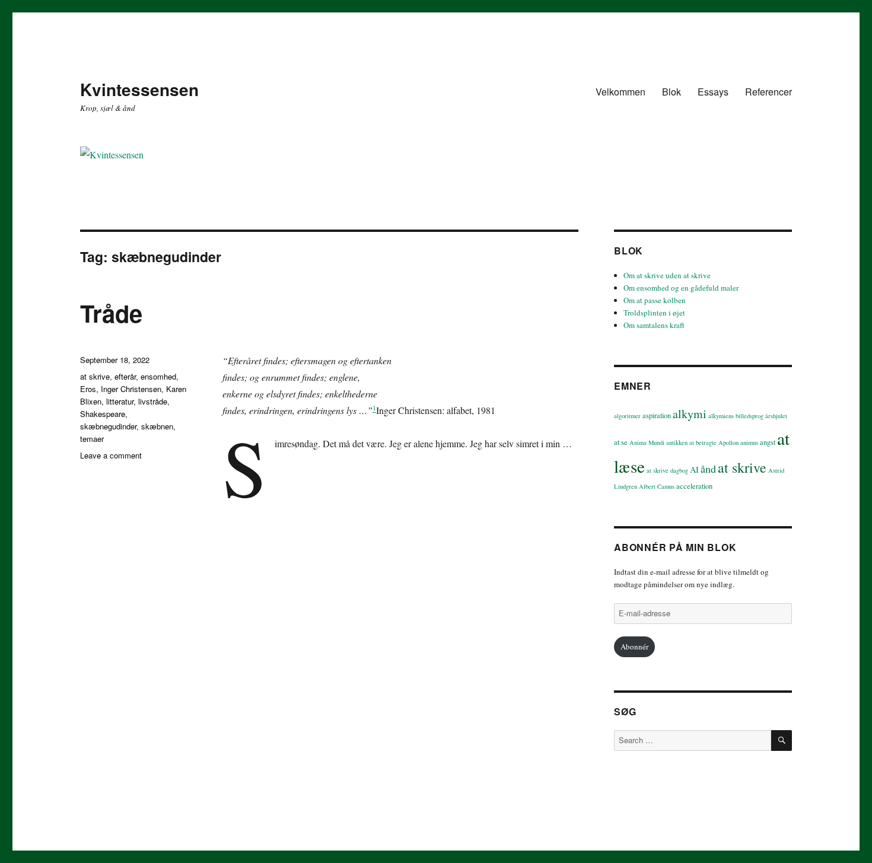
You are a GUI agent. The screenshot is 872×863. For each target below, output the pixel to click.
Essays (713, 91)
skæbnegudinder (108, 426)
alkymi (689, 414)
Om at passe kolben (654, 300)
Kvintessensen (139, 89)
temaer (92, 438)
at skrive (95, 376)
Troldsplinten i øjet (654, 312)
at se (621, 442)
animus (749, 442)
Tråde (111, 313)
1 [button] (374, 407)
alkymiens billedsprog (735, 416)
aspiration (656, 415)
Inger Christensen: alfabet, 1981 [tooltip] (435, 410)
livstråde (152, 401)
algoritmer (627, 416)
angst (767, 442)
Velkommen (620, 91)
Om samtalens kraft (654, 325)
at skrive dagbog (667, 470)
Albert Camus (656, 486)
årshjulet (776, 416)
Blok (671, 91)
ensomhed (158, 376)
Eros (88, 388)
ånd (708, 468)
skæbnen (157, 426)
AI (694, 469)
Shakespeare (102, 413)
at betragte (703, 442)
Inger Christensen (131, 388)
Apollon (728, 442)
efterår (125, 376)
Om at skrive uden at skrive (667, 275)
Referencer (768, 91)
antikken (677, 442)
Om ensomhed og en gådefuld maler (681, 287)
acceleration (694, 486)
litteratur (119, 401)
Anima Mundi (646, 442)
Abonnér (634, 646)
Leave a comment (111, 455)
